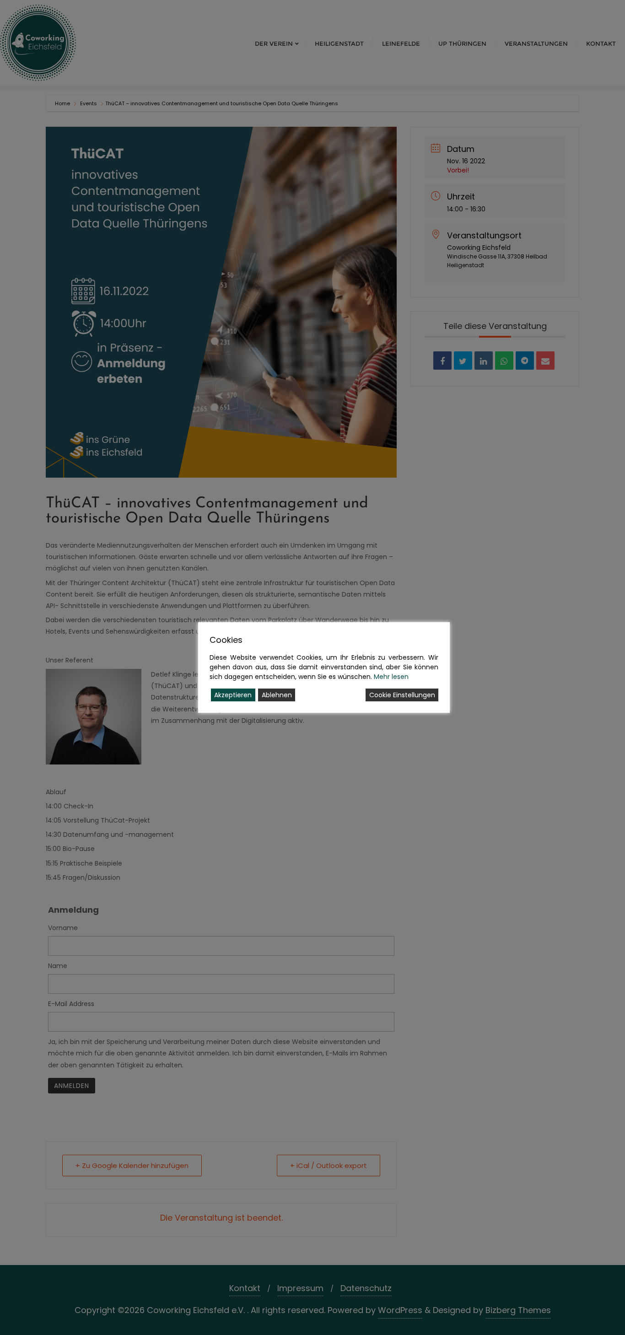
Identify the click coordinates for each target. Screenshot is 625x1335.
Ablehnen (277, 695)
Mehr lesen (391, 676)
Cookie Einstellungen (402, 695)
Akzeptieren (233, 695)
